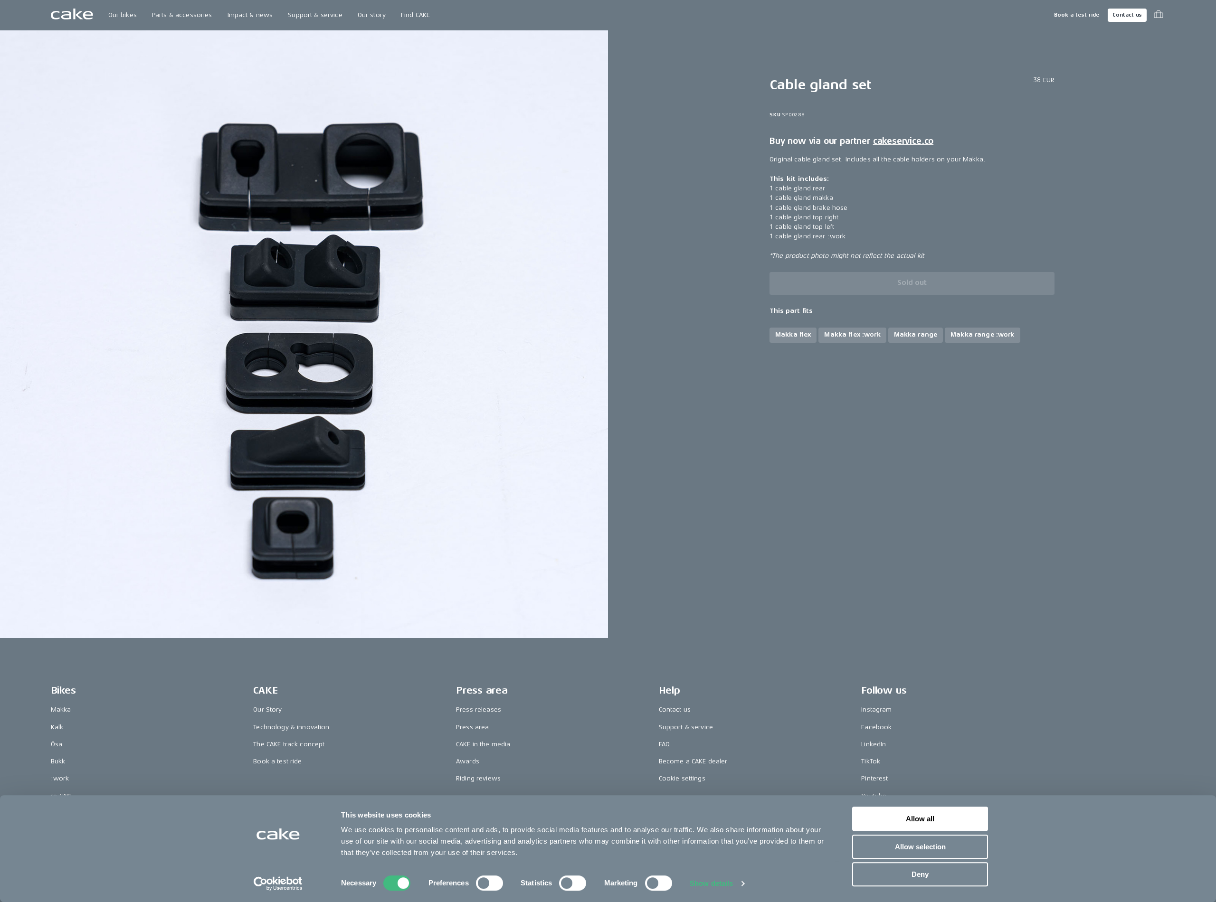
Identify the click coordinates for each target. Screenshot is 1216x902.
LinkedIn (873, 744)
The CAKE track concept (288, 744)
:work (60, 778)
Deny (920, 874)
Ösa (56, 744)
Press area (472, 727)
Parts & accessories (182, 15)
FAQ (664, 744)
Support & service (315, 15)
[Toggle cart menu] (1158, 15)
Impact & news (250, 15)
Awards (467, 761)
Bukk (58, 761)
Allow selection (920, 847)
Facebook (876, 727)
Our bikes (122, 15)
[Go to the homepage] (72, 15)
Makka (61, 709)
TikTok (870, 761)
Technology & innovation (291, 727)
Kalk (57, 727)
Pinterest (874, 778)
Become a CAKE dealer (693, 761)
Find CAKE (415, 15)
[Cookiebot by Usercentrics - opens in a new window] (278, 883)
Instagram (876, 709)
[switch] (489, 883)
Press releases (478, 709)
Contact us (1127, 15)
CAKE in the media (483, 744)
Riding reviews (478, 778)
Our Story (267, 709)
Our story (372, 15)
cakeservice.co (903, 141)
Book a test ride (1076, 15)
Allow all (920, 819)
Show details (711, 883)
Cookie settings (682, 778)
